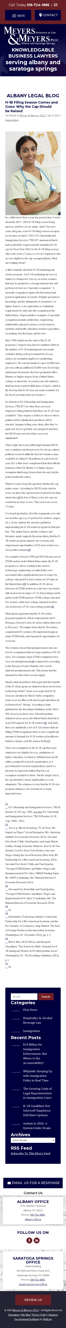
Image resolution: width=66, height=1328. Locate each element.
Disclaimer (14, 1314)
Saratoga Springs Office (33, 1284)
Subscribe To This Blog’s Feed (30, 1153)
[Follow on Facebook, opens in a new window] (29, 1240)
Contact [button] (50, 15)
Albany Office (33, 1219)
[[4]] (6, 910)
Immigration (12, 120)
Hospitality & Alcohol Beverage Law (37, 1020)
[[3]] (6, 889)
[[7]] (6, 967)
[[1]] (6, 807)
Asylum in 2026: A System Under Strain (37, 1125)
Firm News (30, 1010)
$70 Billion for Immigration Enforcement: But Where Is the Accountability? (35, 1053)
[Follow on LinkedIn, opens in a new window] (37, 1240)
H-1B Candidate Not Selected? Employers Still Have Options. (37, 1110)
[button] (18, 15)
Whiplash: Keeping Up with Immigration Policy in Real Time (37, 1075)
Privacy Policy (39, 1314)
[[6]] (6, 942)
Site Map (25, 1314)
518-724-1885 (38, 5)
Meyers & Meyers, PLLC (33, 115)
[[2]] (6, 827)
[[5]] (6, 916)
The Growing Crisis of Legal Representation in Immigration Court (37, 1093)
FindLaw (47, 1319)
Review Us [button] (33, 1300)
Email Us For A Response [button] (36, 1183)
